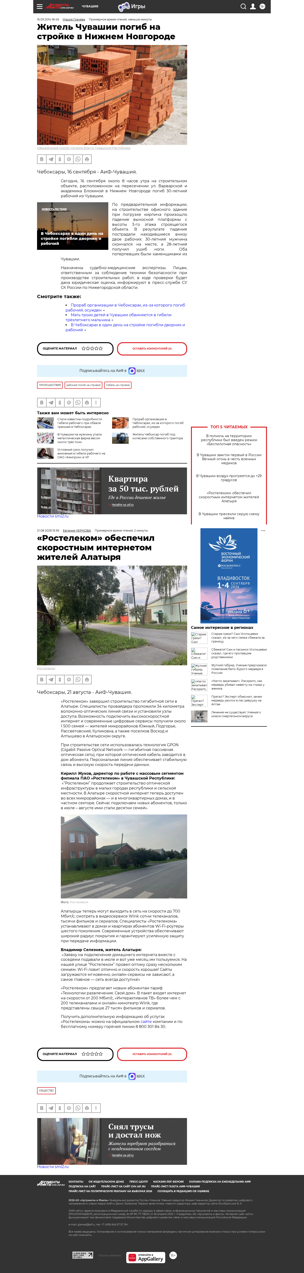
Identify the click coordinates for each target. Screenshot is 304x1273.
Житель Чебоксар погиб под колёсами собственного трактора (158, 436)
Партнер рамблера (109, 1255)
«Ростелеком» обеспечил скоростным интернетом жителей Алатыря (229, 497)
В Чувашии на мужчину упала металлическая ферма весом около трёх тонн (79, 438)
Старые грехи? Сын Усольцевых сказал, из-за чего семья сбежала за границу (238, 637)
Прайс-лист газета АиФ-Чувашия (175, 1186)
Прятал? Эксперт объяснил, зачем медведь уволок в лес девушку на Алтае (236, 700)
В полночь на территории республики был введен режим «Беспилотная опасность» (229, 440)
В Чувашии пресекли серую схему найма (229, 516)
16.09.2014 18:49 (48, 19)
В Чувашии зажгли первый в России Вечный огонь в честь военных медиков (229, 459)
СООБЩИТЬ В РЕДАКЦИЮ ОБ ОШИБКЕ (183, 1191)
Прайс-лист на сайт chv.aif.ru (123, 1186)
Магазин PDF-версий (168, 1181)
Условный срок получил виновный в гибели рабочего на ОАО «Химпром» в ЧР (81, 453)
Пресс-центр (138, 1181)
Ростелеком (46, 668)
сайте (147, 1021)
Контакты (76, 1181)
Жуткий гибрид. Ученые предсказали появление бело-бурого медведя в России (239, 669)
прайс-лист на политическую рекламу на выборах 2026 (110, 1191)
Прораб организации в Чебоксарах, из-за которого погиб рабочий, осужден (158, 423)
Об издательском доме (106, 1181)
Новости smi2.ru (53, 516)
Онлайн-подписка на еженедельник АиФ (220, 1181)
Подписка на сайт (82, 1186)
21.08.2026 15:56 (48, 530)
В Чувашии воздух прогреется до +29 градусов (229, 478)
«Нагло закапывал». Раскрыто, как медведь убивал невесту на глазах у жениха (238, 684)
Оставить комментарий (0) (152, 348)
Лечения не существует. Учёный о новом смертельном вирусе (236, 714)
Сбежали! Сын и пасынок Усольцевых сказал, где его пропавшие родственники (239, 653)
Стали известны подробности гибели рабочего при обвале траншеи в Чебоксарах (79, 423)
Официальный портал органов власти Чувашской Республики (83, 148)
